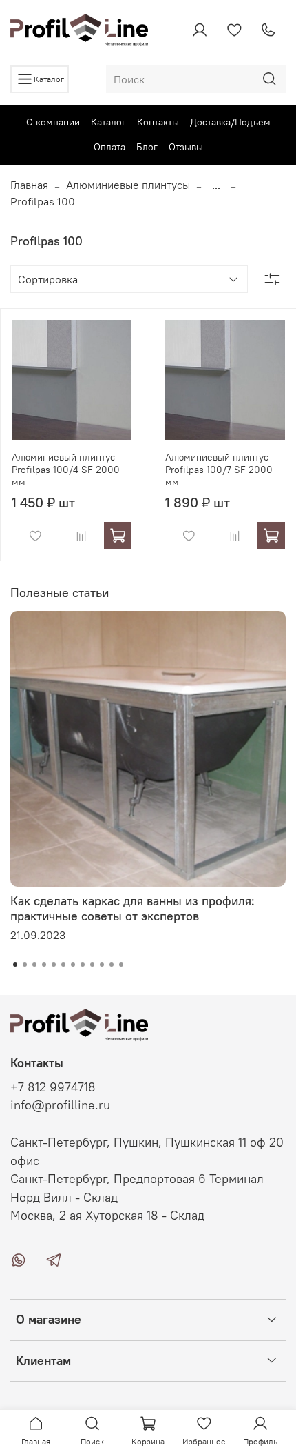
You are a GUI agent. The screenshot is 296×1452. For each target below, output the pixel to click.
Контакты (158, 122)
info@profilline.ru (60, 1105)
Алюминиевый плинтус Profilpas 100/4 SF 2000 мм (66, 469)
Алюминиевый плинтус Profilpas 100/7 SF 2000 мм (219, 469)
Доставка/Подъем (230, 122)
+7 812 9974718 (53, 1087)
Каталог (108, 122)
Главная (29, 185)
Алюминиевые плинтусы (128, 185)
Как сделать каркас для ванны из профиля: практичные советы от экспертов (132, 908)
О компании (53, 122)
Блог (147, 147)
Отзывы (186, 147)
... (216, 185)
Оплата (109, 147)
